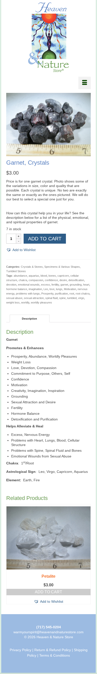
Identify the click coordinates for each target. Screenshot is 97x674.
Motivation (70, 289)
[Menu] (84, 83)
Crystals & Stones (32, 266)
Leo (46, 289)
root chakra (83, 293)
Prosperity (47, 293)
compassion (36, 280)
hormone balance (16, 289)
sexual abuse (14, 298)
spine (62, 298)
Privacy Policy (20, 650)
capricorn (63, 275)
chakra (23, 280)
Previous (10, 555)
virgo (81, 298)
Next (86, 555)
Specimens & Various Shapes (62, 266)
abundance (20, 275)
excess (45, 284)
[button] (21, 249)
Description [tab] (29, 318)
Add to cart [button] (48, 592)
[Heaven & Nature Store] (48, 37)
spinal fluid (51, 298)
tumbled (72, 298)
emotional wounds (29, 284)
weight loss (13, 302)
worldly (25, 302)
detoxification (76, 280)
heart (86, 284)
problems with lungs (28, 293)
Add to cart (44, 238)
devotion (11, 284)
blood (44, 275)
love (51, 289)
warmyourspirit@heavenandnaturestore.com (48, 632)
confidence (51, 280)
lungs (59, 289)
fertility (55, 284)
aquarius (34, 275)
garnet (64, 284)
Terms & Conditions (54, 655)
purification (61, 293)
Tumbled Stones (16, 271)
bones (52, 275)
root (71, 293)
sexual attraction (34, 298)
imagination (35, 289)
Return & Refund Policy (52, 650)
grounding (76, 284)
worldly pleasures (41, 302)
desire (63, 280)
